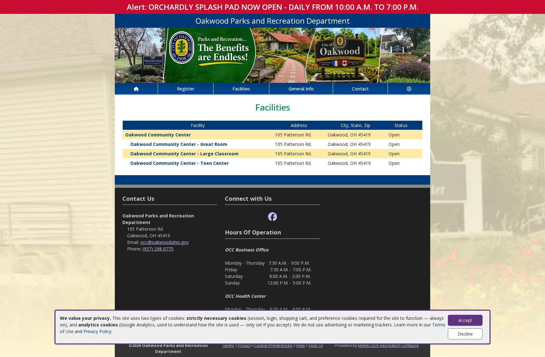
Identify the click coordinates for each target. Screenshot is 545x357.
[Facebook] (272, 217)
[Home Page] (136, 89)
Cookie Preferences (273, 345)
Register (185, 89)
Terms (228, 345)
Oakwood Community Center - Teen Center (179, 163)
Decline (465, 334)
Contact (360, 89)
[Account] (409, 89)
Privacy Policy (97, 331)
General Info (301, 89)
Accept (465, 320)
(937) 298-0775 (158, 249)
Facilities (241, 89)
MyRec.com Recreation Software (388, 345)
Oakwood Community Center (158, 135)
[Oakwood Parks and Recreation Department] (272, 55)
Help (300, 345)
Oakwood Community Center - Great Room (178, 144)
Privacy (244, 345)
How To (316, 345)
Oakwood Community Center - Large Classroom (184, 154)
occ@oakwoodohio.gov (164, 242)
